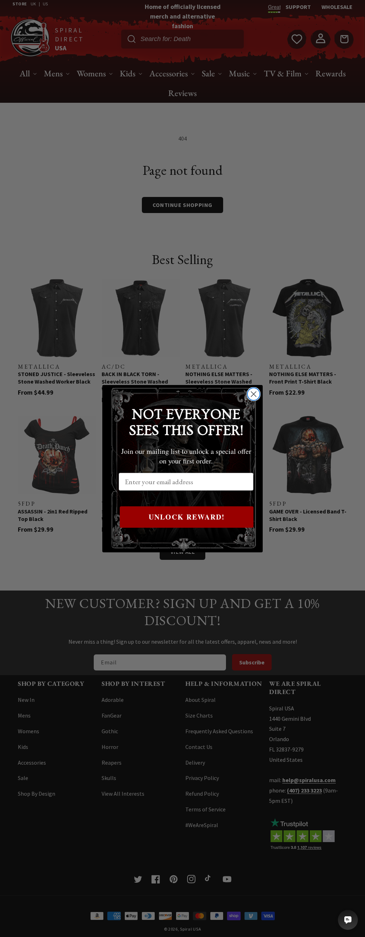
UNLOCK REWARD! (187, 517)
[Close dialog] (253, 394)
